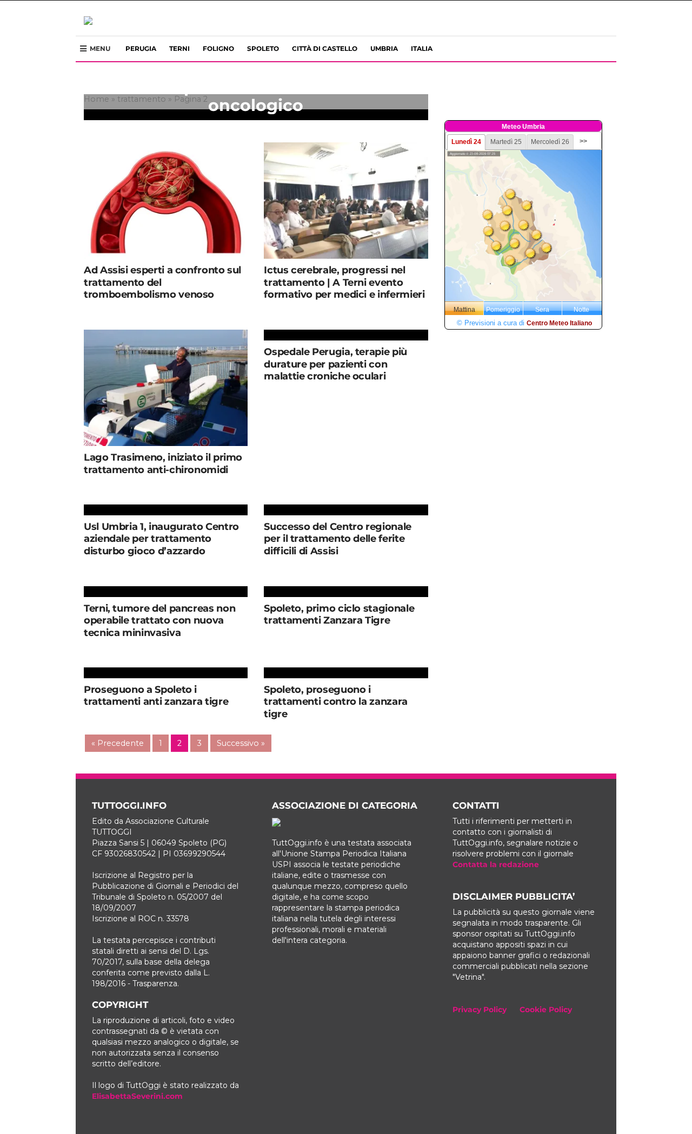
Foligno (218, 48)
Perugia (140, 48)
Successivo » (241, 743)
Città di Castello (324, 48)
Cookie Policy (546, 1009)
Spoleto (263, 48)
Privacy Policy (480, 1009)
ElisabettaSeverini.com (137, 1096)
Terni (179, 48)
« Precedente (117, 743)
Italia (421, 48)
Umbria (384, 48)
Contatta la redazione (496, 864)
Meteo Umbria (523, 126)
